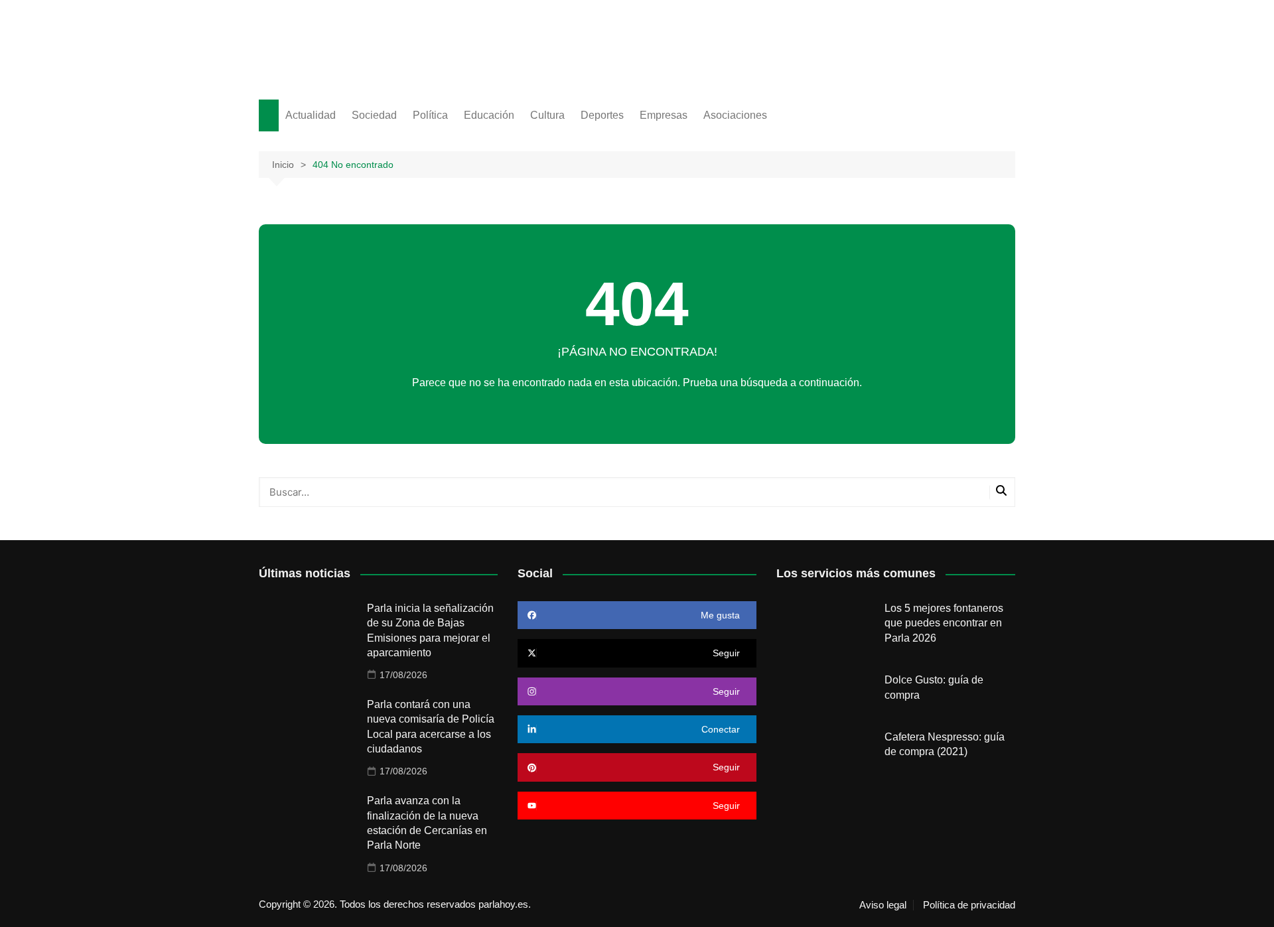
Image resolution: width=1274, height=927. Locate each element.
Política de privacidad (969, 905)
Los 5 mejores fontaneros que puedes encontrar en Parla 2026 (944, 623)
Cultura (547, 115)
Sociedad (374, 115)
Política (430, 115)
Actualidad (310, 115)
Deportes (602, 115)
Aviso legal (882, 905)
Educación (489, 115)
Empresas (663, 115)
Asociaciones (735, 115)
